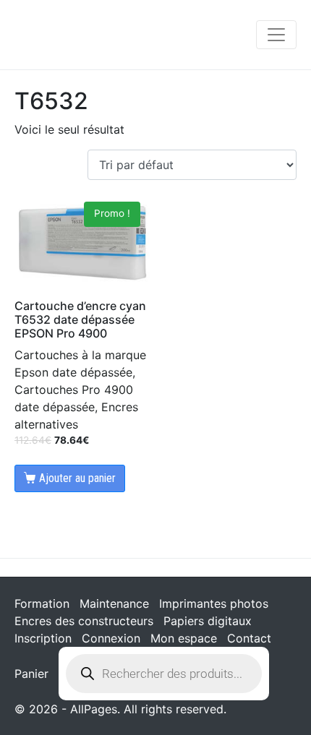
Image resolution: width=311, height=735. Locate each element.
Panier (31, 673)
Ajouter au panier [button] (77, 478)
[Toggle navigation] (276, 34)
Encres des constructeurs (83, 621)
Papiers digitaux (207, 621)
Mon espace (183, 638)
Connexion (111, 638)
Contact (249, 638)
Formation (41, 603)
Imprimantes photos (213, 603)
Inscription (43, 638)
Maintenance (114, 603)
